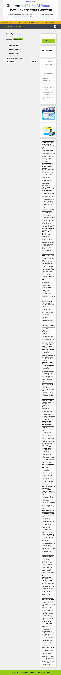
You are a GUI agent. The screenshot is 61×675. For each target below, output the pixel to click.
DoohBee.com (22, 22)
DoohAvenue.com (7, 22)
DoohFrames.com (50, 22)
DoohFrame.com (35, 22)
